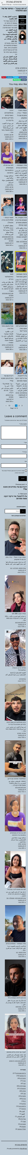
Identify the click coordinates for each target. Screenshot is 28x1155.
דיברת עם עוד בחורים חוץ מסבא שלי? (7, 378)
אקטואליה (11, 898)
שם (25, 443)
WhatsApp (17, 80)
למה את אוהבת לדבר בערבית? (16, 889)
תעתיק (22, 17)
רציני (24, 289)
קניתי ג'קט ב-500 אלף (19, 614)
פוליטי (7, 187)
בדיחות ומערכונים (7, 237)
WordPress (23, 1148)
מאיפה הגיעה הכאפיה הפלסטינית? (19, 669)
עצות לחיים (18, 1007)
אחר (7, 898)
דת (25, 1101)
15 (9, 406)
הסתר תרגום (22, 21)
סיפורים (22, 68)
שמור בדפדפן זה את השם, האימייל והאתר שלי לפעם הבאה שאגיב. (13, 472)
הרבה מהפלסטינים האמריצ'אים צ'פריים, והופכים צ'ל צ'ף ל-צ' (7, 115)
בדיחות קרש (22, 1106)
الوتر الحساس (21, 1116)
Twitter (15, 77)
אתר (25, 461)
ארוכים (24, 1109)
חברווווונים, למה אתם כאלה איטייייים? (21, 328)
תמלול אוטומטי (21, 1129)
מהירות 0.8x (22, 27)
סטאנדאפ (23, 1124)
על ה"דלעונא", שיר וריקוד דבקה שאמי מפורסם (21, 378)
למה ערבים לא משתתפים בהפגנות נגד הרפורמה (18, 834)
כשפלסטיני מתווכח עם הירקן (17, 779)
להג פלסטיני (21, 71)
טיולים (4, 345)
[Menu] (2, 2)
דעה (19, 134)
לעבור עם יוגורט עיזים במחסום (16, 1052)
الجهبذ (23, 1114)
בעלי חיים (23, 1119)
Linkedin (9, 77)
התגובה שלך (23, 424)
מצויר (24, 1122)
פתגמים (23, 1127)
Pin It (3, 77)
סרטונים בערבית (14, 1)
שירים (17, 68)
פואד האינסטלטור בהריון (9, 276)
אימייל (24, 452)
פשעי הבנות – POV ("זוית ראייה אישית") (7, 220)
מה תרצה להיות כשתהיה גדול (17, 998)
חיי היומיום (22, 132)
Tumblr (24, 80)
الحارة (23, 1111)
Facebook (22, 77)
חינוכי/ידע (24, 134)
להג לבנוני (9, 399)
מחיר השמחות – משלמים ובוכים (16, 944)
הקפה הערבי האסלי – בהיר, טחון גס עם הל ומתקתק (16, 558)
